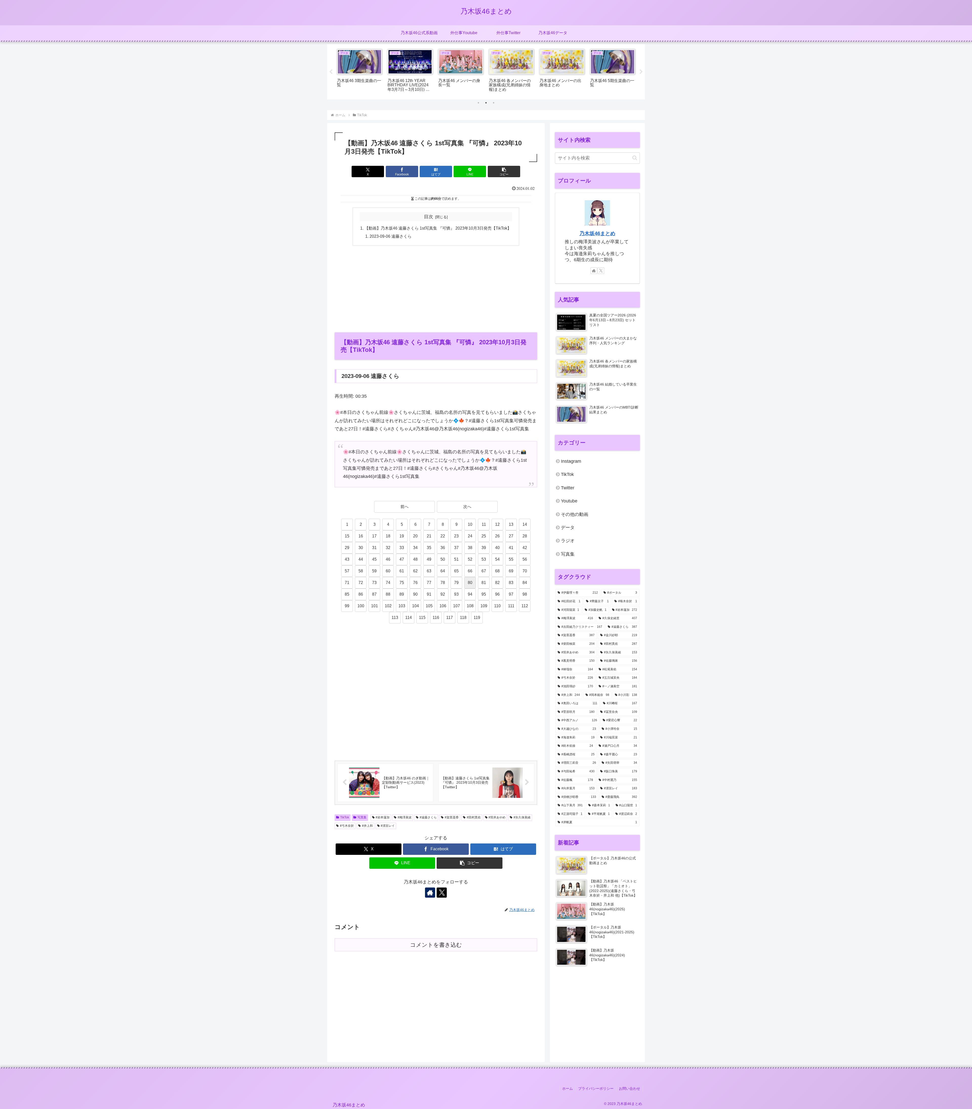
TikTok (344, 817)
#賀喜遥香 (452, 817)
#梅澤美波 (405, 817)
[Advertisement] (436, 288)
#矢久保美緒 (522, 817)
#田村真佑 (474, 817)
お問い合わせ (629, 1088)
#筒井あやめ (497, 817)
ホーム (567, 1088)
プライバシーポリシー (596, 1088)
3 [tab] (493, 102)
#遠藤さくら (428, 817)
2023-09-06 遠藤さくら (391, 236)
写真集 (362, 817)
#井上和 (367, 826)
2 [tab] (486, 102)
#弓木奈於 (347, 826)
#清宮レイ (388, 826)
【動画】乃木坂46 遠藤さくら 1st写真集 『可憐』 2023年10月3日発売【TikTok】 (437, 228)
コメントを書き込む (436, 945)
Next (641, 71)
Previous (330, 71)
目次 (428, 216)
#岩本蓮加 (383, 817)
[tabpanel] (359, 71)
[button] (504, 171)
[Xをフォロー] (442, 893)
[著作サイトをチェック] (430, 893)
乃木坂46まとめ (597, 233)
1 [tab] (478, 102)
